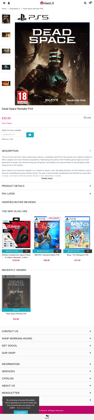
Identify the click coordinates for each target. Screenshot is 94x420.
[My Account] (8, 2)
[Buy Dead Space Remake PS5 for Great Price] (52, 104)
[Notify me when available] (30, 134)
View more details (24, 408)
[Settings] (4, 2)
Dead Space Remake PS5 (16, 314)
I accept (21, 413)
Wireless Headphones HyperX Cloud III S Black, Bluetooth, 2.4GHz (16, 256)
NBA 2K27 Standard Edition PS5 (47, 255)
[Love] (27, 251)
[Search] (85, 2)
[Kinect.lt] (47, 3)
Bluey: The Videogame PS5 (77, 255)
